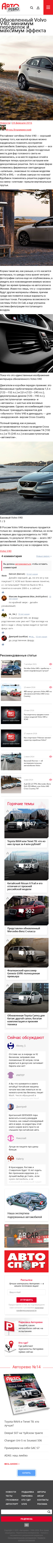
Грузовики (12, 1499)
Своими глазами (9, 685)
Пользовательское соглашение (22, 1538)
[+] (3, 592)
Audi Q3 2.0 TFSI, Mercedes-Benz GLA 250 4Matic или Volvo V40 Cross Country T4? (37, 786)
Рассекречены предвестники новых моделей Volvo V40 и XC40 (36, 716)
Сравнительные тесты (12, 777)
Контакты (42, 1499)
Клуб (24, 1504)
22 (18, 685)
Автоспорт (12, 1504)
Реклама (42, 1504)
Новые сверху (43, 556)
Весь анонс (11, 1463)
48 (15, 662)
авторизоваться (23, 564)
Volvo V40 (5, 551)
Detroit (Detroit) (17, 574)
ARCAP (40, 1495)
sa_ (31, 636)
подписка (27, 1519)
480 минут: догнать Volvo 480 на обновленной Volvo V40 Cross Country (38, 693)
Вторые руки (8, 662)
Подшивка (27, 1491)
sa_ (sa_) (13, 614)
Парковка (27, 1495)
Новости (5, 122)
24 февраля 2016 (22, 122)
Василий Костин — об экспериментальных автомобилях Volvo (33, 763)
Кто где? (26, 1499)
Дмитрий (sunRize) (18, 636)
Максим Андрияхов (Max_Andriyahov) (28, 596)
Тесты (9, 1495)
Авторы (41, 1491)
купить (26, 1472)
